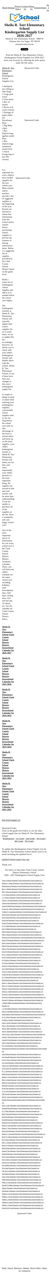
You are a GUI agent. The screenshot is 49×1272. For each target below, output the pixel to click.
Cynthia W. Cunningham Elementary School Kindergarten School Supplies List (24, 912)
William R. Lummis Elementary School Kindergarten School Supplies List (23, 1202)
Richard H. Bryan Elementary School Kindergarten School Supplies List (22, 1123)
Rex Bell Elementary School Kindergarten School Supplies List (19, 1120)
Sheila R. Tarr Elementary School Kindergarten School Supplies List (21, 1151)
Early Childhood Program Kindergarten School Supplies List (19, 929)
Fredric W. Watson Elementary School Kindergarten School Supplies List (22, 966)
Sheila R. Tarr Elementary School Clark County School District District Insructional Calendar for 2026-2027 (8, 640)
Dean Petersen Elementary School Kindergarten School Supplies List (21, 915)
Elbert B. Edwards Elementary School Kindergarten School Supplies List (22, 946)
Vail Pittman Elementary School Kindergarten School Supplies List (20, 1174)
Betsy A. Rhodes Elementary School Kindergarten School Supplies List (22, 889)
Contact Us (26, 1271)
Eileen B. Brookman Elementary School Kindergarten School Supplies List (23, 940)
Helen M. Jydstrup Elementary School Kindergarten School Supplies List (22, 989)
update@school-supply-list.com (15, 859)
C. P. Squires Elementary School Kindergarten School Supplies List (21, 897)
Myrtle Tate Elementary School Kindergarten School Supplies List (20, 1088)
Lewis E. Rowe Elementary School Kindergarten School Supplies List (21, 1060)
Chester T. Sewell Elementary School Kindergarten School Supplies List (22, 900)
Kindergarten (8, 838)
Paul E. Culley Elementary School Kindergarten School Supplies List (21, 1105)
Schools (37, 8)
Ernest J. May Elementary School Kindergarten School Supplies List (21, 949)
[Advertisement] (24, 93)
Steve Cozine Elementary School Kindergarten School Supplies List (21, 1157)
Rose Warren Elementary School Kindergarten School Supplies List (21, 1140)
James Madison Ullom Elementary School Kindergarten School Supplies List (23, 1014)
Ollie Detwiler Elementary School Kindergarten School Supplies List (21, 1094)
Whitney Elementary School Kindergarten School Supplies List (19, 1188)
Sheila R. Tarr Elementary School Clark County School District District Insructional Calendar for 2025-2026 (8, 671)
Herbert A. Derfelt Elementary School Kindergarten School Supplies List (22, 991)
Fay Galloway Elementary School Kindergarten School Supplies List (21, 960)
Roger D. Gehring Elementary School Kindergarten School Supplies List (22, 1137)
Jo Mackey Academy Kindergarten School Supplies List (17, 1020)
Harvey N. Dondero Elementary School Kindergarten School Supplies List (23, 986)
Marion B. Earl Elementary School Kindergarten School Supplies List (21, 1083)
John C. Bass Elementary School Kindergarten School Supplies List (21, 1026)
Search (10, 1268)
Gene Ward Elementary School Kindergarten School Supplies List (20, 969)
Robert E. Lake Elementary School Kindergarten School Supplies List (21, 1125)
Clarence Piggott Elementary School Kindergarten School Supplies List (22, 903)
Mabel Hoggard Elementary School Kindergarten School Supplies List (22, 1074)
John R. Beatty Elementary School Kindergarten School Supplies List (21, 1029)
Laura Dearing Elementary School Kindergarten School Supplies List (21, 1054)
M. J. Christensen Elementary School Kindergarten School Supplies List (22, 1071)
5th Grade (29, 841)
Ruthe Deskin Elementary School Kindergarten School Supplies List (21, 1148)
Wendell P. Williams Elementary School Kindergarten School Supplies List (23, 1185)
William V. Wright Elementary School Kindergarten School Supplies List (22, 1205)
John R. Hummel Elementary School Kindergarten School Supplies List (22, 1031)
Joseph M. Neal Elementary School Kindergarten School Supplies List (22, 1040)
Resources (18, 1268)
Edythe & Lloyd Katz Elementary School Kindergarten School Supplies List (23, 937)
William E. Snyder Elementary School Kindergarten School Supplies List (22, 1197)
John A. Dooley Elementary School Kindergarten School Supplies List (22, 1023)
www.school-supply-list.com (24, 44)
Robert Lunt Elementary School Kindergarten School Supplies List (20, 1131)
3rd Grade (40, 838)
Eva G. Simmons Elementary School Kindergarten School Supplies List (22, 954)
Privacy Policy (35, 1268)
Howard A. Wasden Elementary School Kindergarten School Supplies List (23, 994)
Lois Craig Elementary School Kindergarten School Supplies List (20, 1063)
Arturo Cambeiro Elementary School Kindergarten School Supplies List (22, 880)
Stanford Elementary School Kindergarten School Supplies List (19, 1154)
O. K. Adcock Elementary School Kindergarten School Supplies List (21, 1091)
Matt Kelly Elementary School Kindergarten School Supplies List (20, 1085)
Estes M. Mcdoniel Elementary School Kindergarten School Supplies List (22, 952)
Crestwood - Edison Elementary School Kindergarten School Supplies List (23, 909)
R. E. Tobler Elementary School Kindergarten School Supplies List (20, 1111)
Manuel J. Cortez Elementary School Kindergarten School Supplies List (22, 1077)
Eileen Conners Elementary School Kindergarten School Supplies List (21, 943)
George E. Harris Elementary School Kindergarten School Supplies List (22, 972)
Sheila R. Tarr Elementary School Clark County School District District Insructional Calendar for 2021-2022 (8, 796)
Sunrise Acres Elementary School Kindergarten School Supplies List (21, 1162)
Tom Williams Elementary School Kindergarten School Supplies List (21, 1165)
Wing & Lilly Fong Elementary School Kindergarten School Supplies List (22, 1208)
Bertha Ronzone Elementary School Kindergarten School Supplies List (22, 886)
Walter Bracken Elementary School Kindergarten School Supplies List (21, 1179)
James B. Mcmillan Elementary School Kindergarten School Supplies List (22, 1011)
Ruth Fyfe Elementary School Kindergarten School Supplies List (20, 1145)
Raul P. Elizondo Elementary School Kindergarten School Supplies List (22, 1114)
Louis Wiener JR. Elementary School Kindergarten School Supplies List (22, 1068)
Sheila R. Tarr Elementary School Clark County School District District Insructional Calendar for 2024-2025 (8, 702)
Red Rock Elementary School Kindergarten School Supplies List (20, 1117)
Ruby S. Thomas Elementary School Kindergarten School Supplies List (22, 1142)
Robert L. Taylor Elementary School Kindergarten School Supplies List (22, 1128)
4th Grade (19, 841)
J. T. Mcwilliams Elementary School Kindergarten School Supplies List (22, 1009)
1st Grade (20, 838)
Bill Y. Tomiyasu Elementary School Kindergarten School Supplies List (22, 892)
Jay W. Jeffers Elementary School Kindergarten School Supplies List (21, 1017)
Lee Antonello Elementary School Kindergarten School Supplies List (21, 1057)
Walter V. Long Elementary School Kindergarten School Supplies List (21, 1182)
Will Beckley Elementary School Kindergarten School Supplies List (21, 1191)
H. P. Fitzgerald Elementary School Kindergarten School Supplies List (21, 977)
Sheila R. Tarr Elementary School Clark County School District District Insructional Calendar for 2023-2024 (8, 734)
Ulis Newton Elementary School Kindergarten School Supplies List (21, 1171)
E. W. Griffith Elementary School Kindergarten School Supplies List (21, 926)
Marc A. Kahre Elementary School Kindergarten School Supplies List (21, 1080)
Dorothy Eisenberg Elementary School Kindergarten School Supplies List (22, 923)
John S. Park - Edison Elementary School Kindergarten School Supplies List (23, 1034)
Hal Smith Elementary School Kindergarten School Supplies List (20, 980)
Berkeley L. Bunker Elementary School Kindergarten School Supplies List (23, 883)
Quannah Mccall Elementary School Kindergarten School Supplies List (22, 1108)
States (43, 8)
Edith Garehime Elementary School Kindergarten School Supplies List (21, 932)
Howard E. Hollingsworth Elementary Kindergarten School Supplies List (22, 1000)
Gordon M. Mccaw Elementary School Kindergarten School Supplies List (23, 974)
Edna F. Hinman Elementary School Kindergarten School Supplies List (22, 935)
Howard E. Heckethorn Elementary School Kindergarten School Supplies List (24, 997)
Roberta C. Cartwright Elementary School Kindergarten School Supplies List (23, 1134)
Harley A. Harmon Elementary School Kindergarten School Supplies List (22, 983)
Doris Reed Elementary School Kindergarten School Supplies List (20, 920)
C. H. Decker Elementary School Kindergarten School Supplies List (21, 895)
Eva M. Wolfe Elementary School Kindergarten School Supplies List (21, 957)
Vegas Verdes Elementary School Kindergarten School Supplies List (21, 1177)
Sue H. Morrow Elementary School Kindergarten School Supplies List (22, 1160)
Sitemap (11, 8)
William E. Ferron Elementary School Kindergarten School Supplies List (22, 1194)
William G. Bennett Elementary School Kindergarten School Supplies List (22, 1199)
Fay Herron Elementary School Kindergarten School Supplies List (20, 963)
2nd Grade (30, 838)
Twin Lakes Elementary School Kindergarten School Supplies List (20, 1168)
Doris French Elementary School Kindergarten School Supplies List (21, 917)
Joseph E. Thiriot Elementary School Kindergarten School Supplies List (22, 1037)
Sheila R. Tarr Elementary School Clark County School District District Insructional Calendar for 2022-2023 (8, 765)
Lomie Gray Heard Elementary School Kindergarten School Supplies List (22, 1066)
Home (4, 8)
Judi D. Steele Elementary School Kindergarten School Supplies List (21, 1043)
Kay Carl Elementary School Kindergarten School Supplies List (20, 1046)
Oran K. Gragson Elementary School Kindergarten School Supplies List (22, 1097)
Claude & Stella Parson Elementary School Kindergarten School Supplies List (24, 906)
